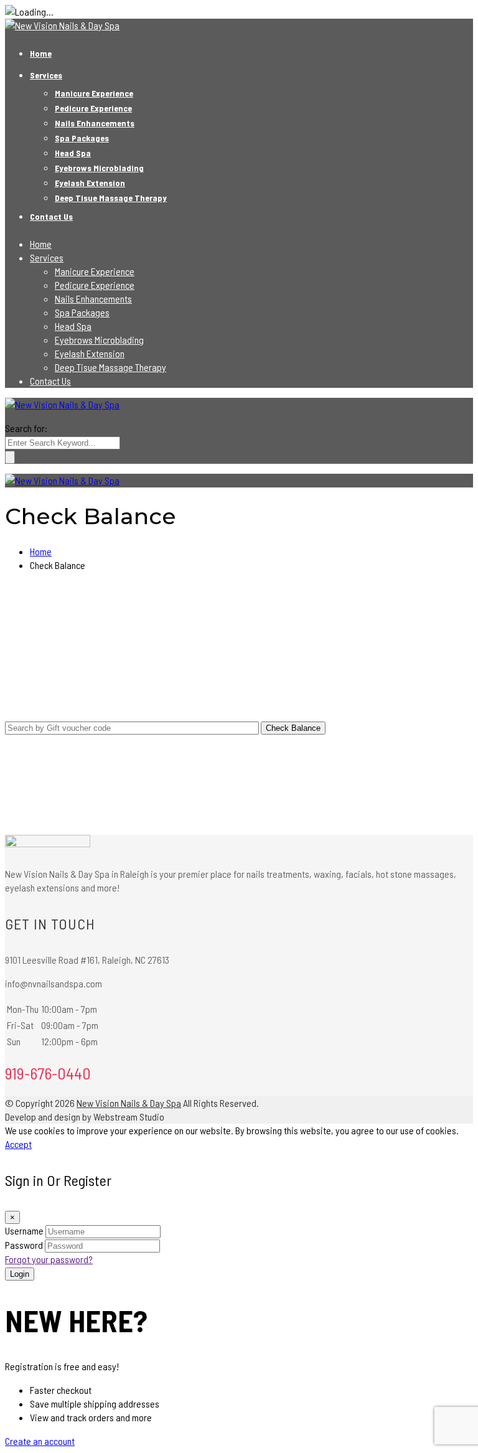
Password (24, 1245)
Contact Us (51, 216)
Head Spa (73, 153)
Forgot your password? (49, 1259)
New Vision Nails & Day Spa (129, 1103)
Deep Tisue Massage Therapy (111, 197)
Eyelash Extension (90, 182)
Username (24, 1230)
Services (46, 75)
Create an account (40, 1441)
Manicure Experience (94, 93)
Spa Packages (82, 138)
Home (41, 53)
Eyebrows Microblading (99, 167)
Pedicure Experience (93, 108)
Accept (18, 1144)
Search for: (26, 428)
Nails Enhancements (94, 123)
